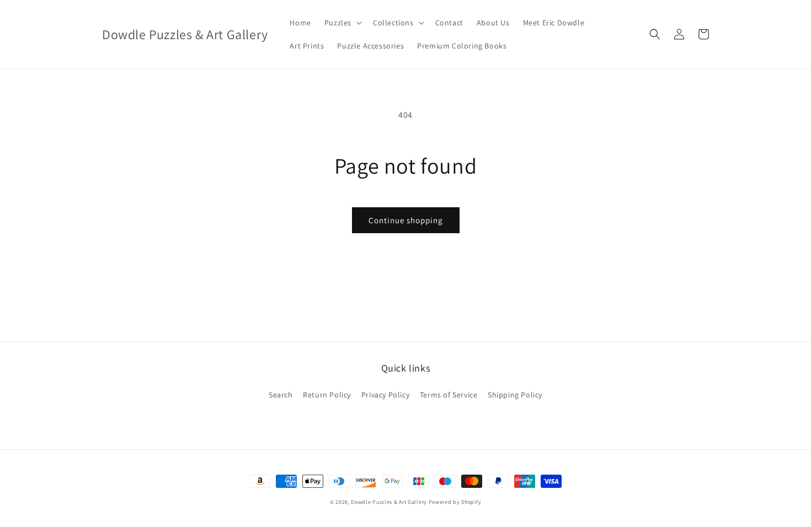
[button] (342, 22)
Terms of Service (449, 395)
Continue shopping (406, 220)
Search (281, 395)
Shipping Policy (515, 395)
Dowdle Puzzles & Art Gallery (389, 502)
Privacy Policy (385, 395)
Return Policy (327, 395)
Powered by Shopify (455, 502)
